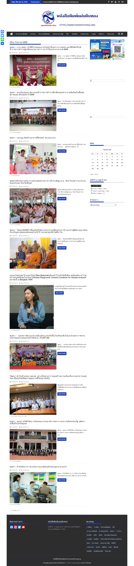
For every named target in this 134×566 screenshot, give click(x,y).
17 (107, 162)
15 (97, 162)
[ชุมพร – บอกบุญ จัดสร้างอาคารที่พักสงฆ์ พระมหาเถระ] (33, 144)
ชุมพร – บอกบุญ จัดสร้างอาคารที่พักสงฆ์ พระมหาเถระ (33, 138)
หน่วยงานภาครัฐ (58, 34)
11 (112, 159)
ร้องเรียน (74, 34)
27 (122, 165)
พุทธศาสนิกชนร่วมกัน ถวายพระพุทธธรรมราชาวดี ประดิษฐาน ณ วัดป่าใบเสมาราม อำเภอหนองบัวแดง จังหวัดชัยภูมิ (48, 182)
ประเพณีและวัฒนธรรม (110, 535)
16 (102, 162)
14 (92, 162)
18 (112, 162)
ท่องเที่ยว (89, 535)
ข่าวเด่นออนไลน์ (15, 175)
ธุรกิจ (95, 535)
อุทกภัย (98, 547)
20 (122, 162)
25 (112, 165)
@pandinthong (25, 53)
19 (117, 162)
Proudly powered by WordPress (54, 563)
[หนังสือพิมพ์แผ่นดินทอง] (11, 33)
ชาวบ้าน (33, 34)
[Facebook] (2, 32)
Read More (61, 65)
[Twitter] (2, 36)
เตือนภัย (116, 547)
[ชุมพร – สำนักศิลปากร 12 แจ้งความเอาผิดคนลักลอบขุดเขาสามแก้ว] (33, 473)
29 (97, 169)
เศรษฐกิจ (89, 551)
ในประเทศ (110, 34)
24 (107, 165)
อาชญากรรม (84, 34)
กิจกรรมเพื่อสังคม (44, 34)
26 (117, 165)
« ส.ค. (92, 174)
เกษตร (94, 34)
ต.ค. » (96, 174)
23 (102, 165)
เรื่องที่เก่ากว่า (16, 510)
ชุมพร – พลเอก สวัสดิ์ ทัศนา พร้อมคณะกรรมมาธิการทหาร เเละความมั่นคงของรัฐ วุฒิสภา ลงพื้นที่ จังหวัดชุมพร (47, 422)
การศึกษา (89, 527)
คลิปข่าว (101, 34)
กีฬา (67, 34)
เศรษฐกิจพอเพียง (98, 551)
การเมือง (96, 527)
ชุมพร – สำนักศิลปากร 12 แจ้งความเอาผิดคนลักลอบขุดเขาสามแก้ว (38, 467)
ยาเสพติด (89, 539)
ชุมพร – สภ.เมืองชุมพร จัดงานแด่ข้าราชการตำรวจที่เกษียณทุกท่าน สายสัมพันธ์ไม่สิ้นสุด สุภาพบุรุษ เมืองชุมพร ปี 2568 (47, 93)
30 (102, 169)
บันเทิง (100, 535)
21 (92, 165)
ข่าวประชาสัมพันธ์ (21, 34)
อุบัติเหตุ (104, 547)
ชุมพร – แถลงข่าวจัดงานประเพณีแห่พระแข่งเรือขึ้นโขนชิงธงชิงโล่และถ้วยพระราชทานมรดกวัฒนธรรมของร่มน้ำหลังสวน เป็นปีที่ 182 (47, 337)
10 (107, 159)
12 (117, 159)
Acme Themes (86, 563)
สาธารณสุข (14, 416)
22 (97, 165)
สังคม (88, 543)
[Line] (2, 39)
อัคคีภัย (113, 543)
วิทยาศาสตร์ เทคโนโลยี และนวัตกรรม (111, 539)
